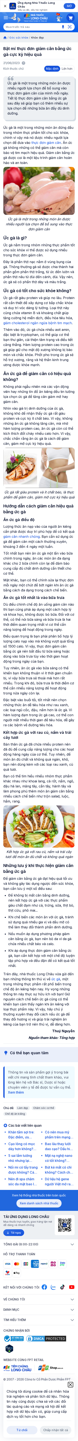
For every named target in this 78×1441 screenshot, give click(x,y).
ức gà (55, 979)
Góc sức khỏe (18, 37)
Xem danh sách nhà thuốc (39, 1203)
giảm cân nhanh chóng (21, 536)
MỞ (69, 6)
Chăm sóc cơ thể (43, 1107)
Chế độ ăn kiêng (15, 1113)
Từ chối (21, 1430)
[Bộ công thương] (13, 1338)
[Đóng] (4, 6)
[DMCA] (46, 1338)
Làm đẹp (22, 1107)
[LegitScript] (24, 1348)
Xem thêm (16, 1092)
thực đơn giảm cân (46, 143)
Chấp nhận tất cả (55, 1430)
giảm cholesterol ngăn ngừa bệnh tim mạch (37, 323)
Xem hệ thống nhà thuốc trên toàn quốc (39, 1195)
